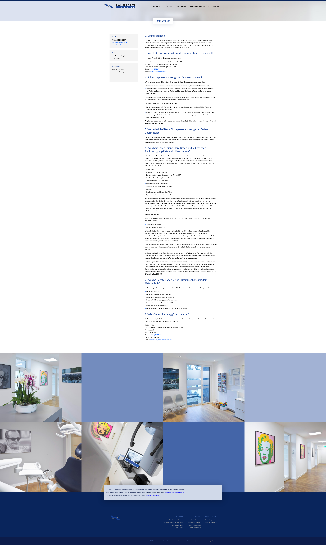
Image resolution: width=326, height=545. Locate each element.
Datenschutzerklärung (152, 495)
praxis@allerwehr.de (118, 42)
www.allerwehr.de (118, 45)
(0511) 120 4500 (156, 335)
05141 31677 (155, 69)
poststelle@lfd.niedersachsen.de (161, 340)
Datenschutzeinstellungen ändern (174, 492)
